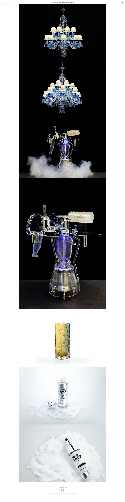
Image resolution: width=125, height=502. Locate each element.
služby (12, 2)
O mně (7, 2)
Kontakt (28, 2)
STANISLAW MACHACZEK (62, 2)
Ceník (16, 2)
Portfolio (22, 2)
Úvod (3, 2)
